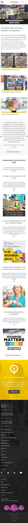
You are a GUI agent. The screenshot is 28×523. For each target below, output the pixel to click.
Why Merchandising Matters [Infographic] (14, 313)
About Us (3, 454)
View (14, 190)
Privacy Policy (14, 516)
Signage (3, 435)
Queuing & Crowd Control (7, 432)
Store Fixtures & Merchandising (8, 437)
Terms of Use (14, 518)
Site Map (14, 520)
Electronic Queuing (5, 429)
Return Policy (4, 487)
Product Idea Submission (7, 492)
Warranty (3, 490)
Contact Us (3, 479)
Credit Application (5, 484)
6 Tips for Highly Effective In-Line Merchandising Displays (14, 222)
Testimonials (4, 457)
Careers (3, 460)
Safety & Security (5, 440)
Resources (3, 448)
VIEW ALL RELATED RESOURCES (13, 355)
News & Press (4, 465)
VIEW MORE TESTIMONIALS (13, 151)
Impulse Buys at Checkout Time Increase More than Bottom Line (14, 268)
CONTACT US (14, 392)
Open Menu (2, 2)
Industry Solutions (5, 445)
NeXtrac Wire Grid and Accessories (11, 92)
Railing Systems (5, 443)
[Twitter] (8, 473)
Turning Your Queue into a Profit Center (14, 177)
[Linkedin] (15, 472)
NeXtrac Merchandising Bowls (10, 114)
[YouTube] (21, 472)
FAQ (2, 482)
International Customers (7, 462)
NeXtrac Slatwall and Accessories (11, 69)
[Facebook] (2, 473)
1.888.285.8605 (4, 499)
